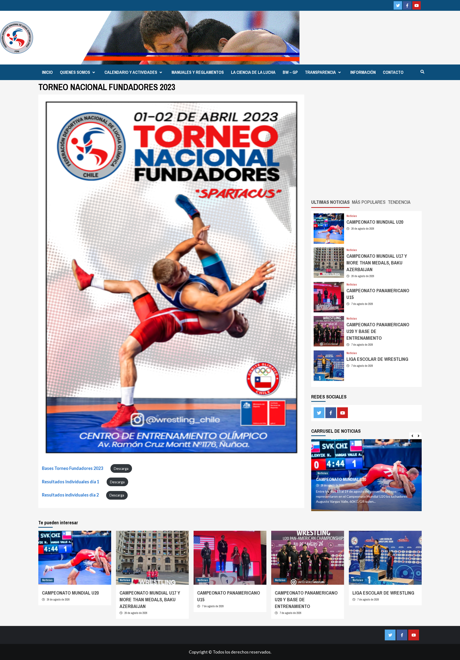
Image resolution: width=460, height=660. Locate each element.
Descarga (121, 469)
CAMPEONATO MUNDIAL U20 (374, 222)
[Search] (422, 71)
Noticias (351, 216)
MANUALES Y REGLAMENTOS (198, 72)
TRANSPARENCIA (320, 72)
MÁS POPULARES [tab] (368, 202)
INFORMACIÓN (363, 72)
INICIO (47, 72)
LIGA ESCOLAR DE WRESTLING (377, 359)
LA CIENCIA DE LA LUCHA (253, 72)
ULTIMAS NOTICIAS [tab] (330, 202)
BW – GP (290, 72)
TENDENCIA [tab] (399, 202)
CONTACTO (393, 72)
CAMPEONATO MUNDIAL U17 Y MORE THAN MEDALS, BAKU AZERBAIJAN (376, 263)
